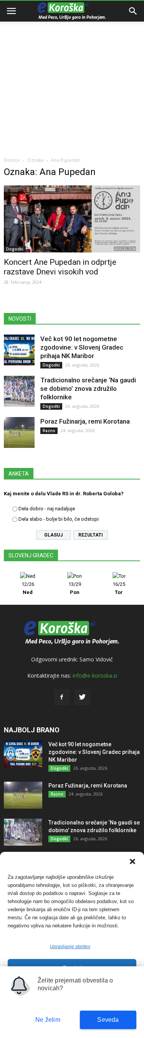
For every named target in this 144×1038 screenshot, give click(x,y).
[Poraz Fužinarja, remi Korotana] (19, 432)
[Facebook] (62, 697)
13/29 (74, 588)
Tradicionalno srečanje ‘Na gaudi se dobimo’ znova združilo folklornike (88, 388)
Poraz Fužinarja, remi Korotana (85, 421)
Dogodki (14, 249)
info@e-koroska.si (95, 675)
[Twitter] (82, 697)
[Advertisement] (72, 76)
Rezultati (90, 535)
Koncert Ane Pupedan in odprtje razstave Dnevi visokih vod (60, 266)
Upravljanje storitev (70, 946)
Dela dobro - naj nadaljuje (46, 508)
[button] (132, 861)
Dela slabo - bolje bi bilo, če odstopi (58, 519)
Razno (49, 430)
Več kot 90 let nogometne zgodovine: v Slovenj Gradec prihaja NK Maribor (81, 347)
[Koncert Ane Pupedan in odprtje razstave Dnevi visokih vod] (72, 218)
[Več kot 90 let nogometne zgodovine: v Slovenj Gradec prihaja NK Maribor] (19, 350)
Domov (12, 160)
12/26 (28, 588)
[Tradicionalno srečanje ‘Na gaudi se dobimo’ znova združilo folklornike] (19, 391)
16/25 (119, 588)
